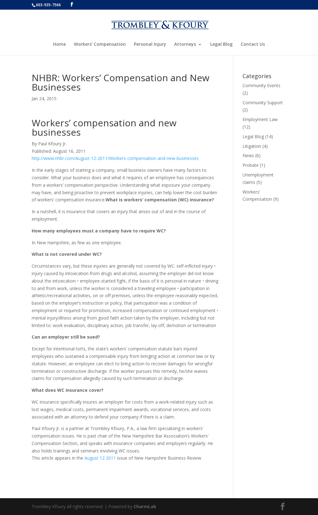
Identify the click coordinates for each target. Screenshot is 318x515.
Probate (251, 165)
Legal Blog (221, 44)
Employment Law (260, 119)
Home (59, 44)
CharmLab (145, 506)
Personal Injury (150, 44)
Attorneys (185, 44)
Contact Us (253, 44)
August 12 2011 (100, 458)
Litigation (252, 146)
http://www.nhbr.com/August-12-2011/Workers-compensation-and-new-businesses (115, 158)
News (248, 155)
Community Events (261, 85)
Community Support (263, 102)
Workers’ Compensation (100, 44)
